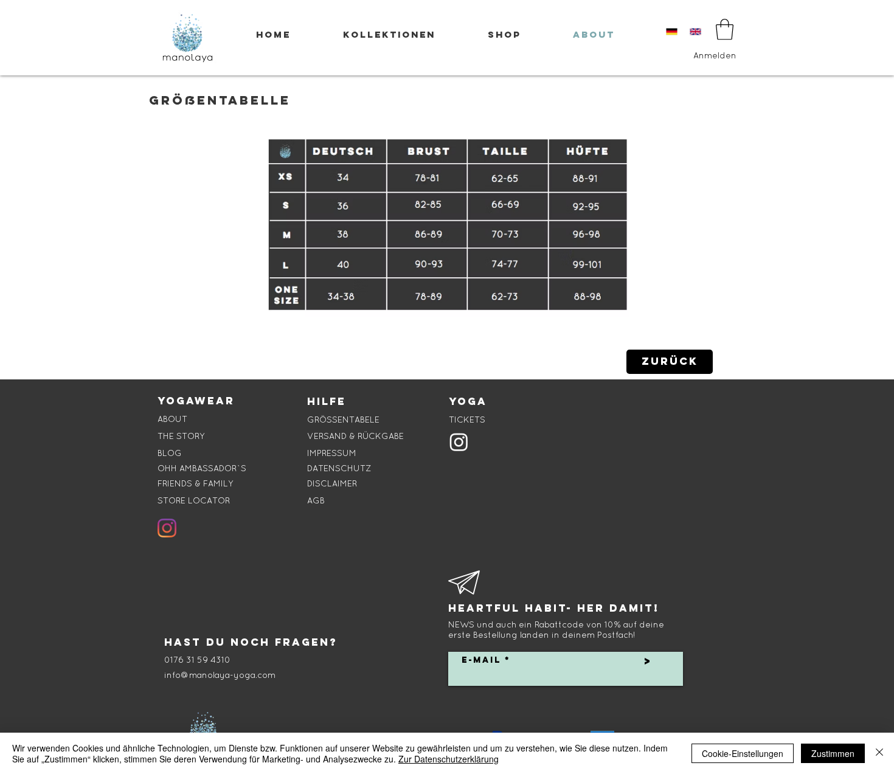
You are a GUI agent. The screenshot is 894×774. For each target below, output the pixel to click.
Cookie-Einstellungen (742, 753)
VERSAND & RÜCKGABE (355, 436)
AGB (316, 500)
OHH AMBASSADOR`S (202, 468)
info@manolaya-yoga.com (219, 675)
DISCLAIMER (332, 483)
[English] (696, 31)
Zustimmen (832, 753)
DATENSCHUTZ (339, 468)
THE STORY (181, 436)
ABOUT (172, 419)
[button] (724, 29)
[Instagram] (167, 528)
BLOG (170, 453)
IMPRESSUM (331, 453)
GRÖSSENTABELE (343, 419)
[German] (672, 31)
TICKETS (467, 419)
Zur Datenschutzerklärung (448, 759)
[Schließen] (879, 753)
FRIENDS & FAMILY (196, 483)
